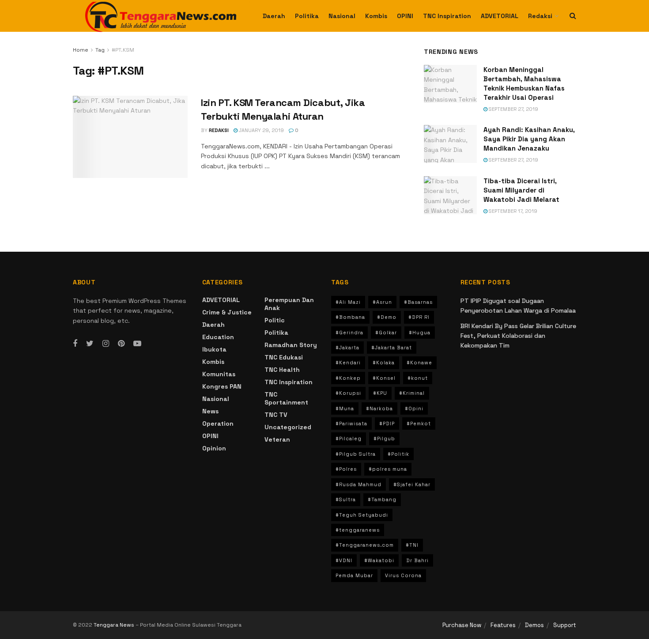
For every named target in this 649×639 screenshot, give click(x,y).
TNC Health (282, 370)
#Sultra (346, 499)
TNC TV (275, 415)
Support (564, 625)
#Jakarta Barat (391, 347)
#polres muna (388, 469)
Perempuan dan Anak (289, 304)
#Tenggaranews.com (365, 545)
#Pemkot (419, 423)
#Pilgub (384, 438)
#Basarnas (418, 302)
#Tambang (382, 499)
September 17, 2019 (512, 211)
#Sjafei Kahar (411, 484)
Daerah (274, 16)
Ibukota (214, 349)
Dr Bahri (417, 560)
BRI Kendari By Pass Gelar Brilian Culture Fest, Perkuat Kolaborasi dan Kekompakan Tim (518, 336)
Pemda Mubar (354, 575)
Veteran (277, 439)
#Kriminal (412, 393)
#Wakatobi (379, 560)
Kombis (376, 16)
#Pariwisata (351, 423)
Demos (534, 625)
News (210, 411)
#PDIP (387, 423)
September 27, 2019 (512, 109)
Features (503, 625)
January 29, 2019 (261, 130)
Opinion (214, 448)
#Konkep (348, 378)
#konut (418, 378)
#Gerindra (349, 332)
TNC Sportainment (286, 398)
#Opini (414, 408)
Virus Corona (403, 575)
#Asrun (382, 302)
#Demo (386, 317)
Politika (307, 16)
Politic (274, 320)
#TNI (412, 545)
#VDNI (344, 560)
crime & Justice (227, 312)
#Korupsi (348, 393)
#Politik (398, 454)
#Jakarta (347, 347)
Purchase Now (461, 625)
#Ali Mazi (348, 302)
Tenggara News (115, 624)
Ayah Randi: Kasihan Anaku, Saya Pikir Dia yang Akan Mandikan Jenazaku (529, 138)
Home (80, 49)
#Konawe (419, 362)
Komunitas (218, 374)
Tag (100, 49)
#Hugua (419, 332)
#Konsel (384, 378)
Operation (218, 423)
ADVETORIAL (499, 16)
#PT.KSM (123, 49)
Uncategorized (287, 427)
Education (218, 337)
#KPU (380, 393)
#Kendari (348, 362)
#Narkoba (379, 408)
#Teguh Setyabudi (362, 515)
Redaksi (540, 16)
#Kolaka (384, 362)
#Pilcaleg (349, 438)
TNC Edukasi (283, 357)
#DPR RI (419, 317)
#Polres (346, 469)
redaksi (219, 130)
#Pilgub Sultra (356, 454)
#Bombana (350, 317)
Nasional (341, 16)
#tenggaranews (358, 530)
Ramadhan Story (290, 345)
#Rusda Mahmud (358, 484)
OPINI (405, 16)
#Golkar (386, 332)
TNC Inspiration (447, 16)
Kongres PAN (221, 386)
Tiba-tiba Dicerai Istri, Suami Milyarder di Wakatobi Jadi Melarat (521, 190)
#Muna (345, 408)
